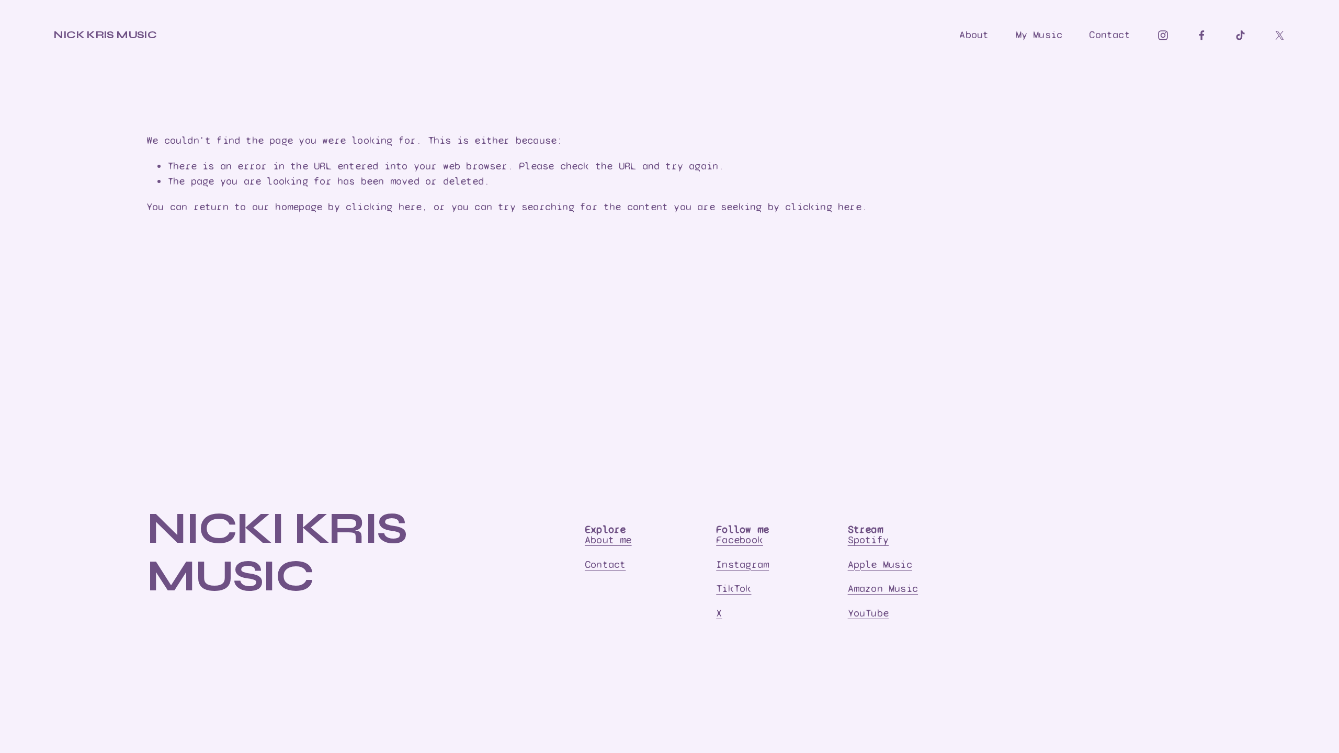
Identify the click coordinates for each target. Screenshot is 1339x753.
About (974, 34)
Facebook (739, 539)
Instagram (742, 564)
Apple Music (880, 564)
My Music (1039, 34)
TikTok (733, 588)
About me (608, 539)
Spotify (868, 539)
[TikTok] (1240, 35)
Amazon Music (883, 588)
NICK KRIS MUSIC (104, 34)
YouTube (868, 613)
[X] (1280, 35)
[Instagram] (1163, 35)
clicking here (384, 206)
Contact (1109, 34)
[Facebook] (1202, 35)
